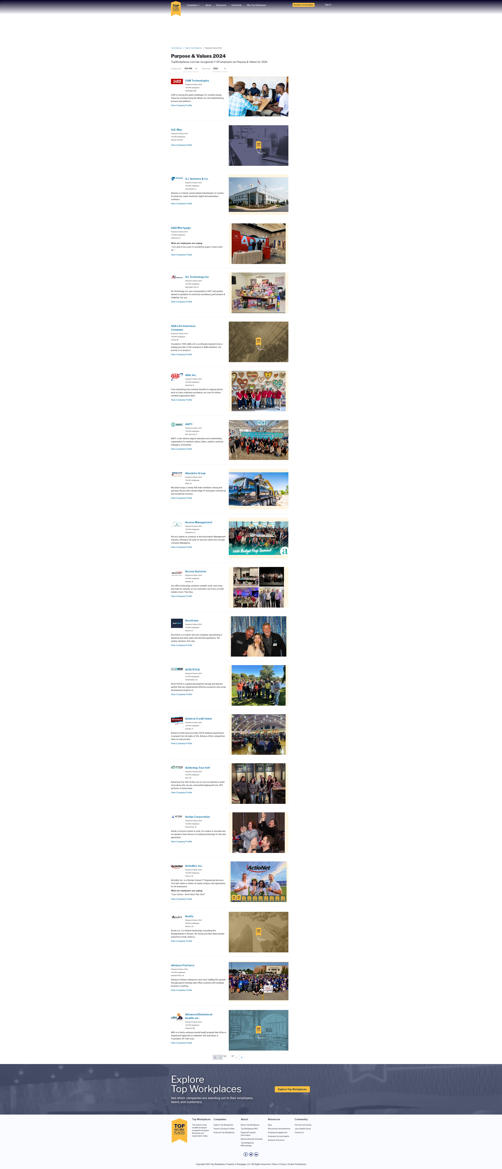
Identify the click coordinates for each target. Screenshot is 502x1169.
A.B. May (176, 129)
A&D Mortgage (181, 227)
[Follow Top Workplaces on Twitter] (251, 1154)
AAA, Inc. (190, 375)
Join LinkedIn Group (303, 1129)
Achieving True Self (197, 767)
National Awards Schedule (252, 1139)
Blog (270, 1125)
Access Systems (195, 571)
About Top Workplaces (250, 1125)
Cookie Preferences (297, 1164)
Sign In (328, 4)
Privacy (282, 1164)
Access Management (198, 522)
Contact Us (299, 1132)
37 (233, 1056)
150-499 (188, 68)
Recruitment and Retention (279, 1129)
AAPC (189, 424)
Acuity (189, 916)
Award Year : (206, 69)
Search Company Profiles (224, 1129)
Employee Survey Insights (278, 1136)
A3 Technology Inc (197, 277)
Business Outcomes (276, 1140)
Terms (275, 1164)
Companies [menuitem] (192, 5)
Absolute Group (195, 473)
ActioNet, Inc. (193, 865)
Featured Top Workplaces (224, 1132)
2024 (215, 68)
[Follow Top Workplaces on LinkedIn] (256, 1154)
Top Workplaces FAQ (249, 1129)
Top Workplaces (176, 48)
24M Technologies (197, 80)
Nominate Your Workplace (303, 5)
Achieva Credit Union (198, 718)
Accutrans (191, 620)
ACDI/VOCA (192, 669)
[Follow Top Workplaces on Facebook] (246, 1154)
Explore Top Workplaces (193, 48)
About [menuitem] (208, 5)
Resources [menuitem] (221, 5)
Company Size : (176, 69)
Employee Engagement (277, 1132)
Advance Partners (182, 965)
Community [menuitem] (236, 5)
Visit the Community (303, 1125)
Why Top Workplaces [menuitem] (256, 5)
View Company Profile (181, 105)
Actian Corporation (197, 816)
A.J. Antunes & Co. (197, 178)
